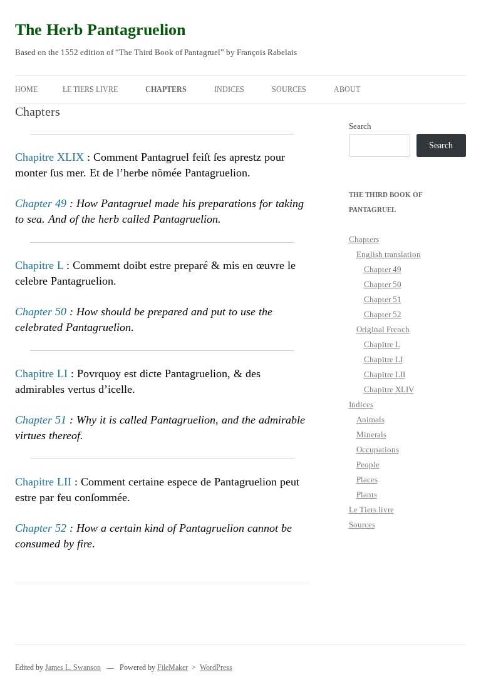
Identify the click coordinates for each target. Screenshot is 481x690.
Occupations (377, 449)
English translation (388, 254)
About (347, 89)
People (368, 464)
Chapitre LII (43, 481)
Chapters (166, 89)
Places (367, 479)
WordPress (216, 667)
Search (360, 126)
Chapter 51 (40, 419)
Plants (366, 494)
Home (26, 89)
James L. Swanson (73, 667)
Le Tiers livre (90, 89)
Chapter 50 (40, 311)
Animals (370, 419)
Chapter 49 (40, 203)
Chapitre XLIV (389, 389)
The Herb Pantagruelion (100, 30)
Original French (383, 329)
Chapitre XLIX (49, 157)
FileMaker (172, 667)
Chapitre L (39, 265)
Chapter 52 (40, 528)
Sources (289, 89)
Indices (229, 89)
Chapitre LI (41, 373)
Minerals (371, 434)
